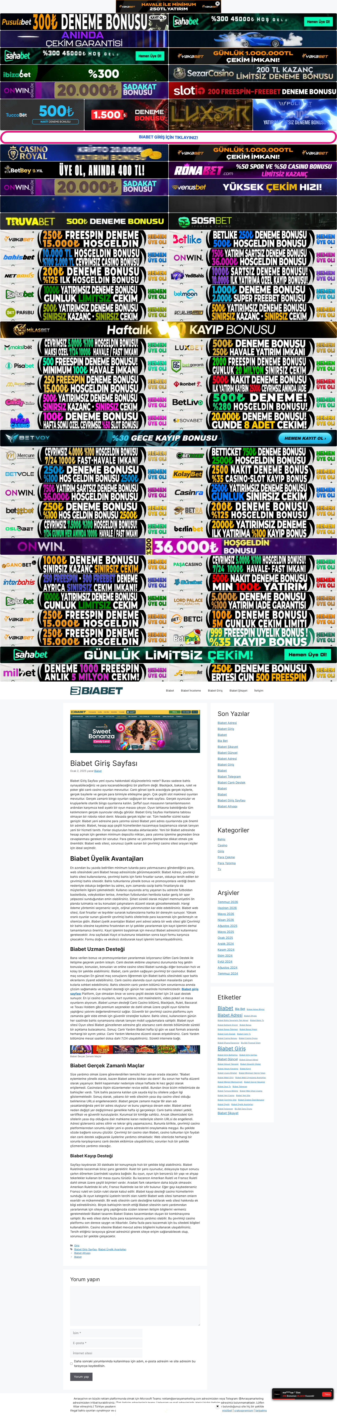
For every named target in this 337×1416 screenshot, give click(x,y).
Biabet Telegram (229, 776)
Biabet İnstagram (225, 1109)
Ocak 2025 (225, 937)
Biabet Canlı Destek (231, 782)
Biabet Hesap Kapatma (228, 1069)
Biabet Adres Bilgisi (256, 1009)
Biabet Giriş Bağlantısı (228, 1055)
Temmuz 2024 (228, 973)
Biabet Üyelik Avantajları (112, 1249)
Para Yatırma (227, 863)
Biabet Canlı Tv (244, 1034)
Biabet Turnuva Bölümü (228, 1091)
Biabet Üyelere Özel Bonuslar (251, 1100)
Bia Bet (223, 741)
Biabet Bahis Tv (257, 1020)
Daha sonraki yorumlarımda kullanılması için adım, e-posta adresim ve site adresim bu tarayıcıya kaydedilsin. (135, 1364)
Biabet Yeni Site (243, 1095)
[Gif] (168, 329)
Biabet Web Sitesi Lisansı (251, 1091)
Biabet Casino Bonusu (227, 1038)
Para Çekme (226, 857)
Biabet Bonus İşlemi (248, 1029)
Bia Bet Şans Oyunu (243, 1109)
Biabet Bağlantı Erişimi (228, 1025)
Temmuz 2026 (228, 902)
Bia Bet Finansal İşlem (250, 1043)
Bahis (221, 839)
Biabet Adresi (227, 723)
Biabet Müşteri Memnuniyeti (230, 1082)
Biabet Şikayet (238, 690)
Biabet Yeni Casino (226, 1095)
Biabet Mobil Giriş (226, 1077)
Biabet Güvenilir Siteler (250, 1064)
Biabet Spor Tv (224, 1086)
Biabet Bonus (245, 1025)
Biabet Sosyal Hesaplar (254, 1082)
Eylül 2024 (225, 961)
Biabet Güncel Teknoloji (228, 1064)
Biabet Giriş (215, 690)
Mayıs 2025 (226, 932)
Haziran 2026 (227, 908)
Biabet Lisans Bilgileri (227, 1073)
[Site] (84, 239)
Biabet (170, 690)
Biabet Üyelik (224, 1104)
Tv (219, 869)
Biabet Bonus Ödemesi (228, 1029)
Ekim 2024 (225, 955)
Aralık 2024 (226, 943)
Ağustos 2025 (227, 926)
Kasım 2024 (226, 949)
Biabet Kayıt (245, 1069)
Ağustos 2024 (227, 967)
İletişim (258, 690)
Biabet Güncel (227, 752)
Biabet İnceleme (191, 690)
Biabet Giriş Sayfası (85, 1249)
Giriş (77, 1245)
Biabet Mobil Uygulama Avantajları (250, 1077)
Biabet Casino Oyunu (248, 1038)
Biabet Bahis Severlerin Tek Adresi (233, 1020)
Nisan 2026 (226, 920)
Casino (222, 845)
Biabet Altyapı (82, 1252)
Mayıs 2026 (226, 914)
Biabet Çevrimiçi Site (227, 1100)
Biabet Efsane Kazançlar (228, 1043)
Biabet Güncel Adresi (248, 1060)
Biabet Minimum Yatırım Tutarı (252, 1073)
